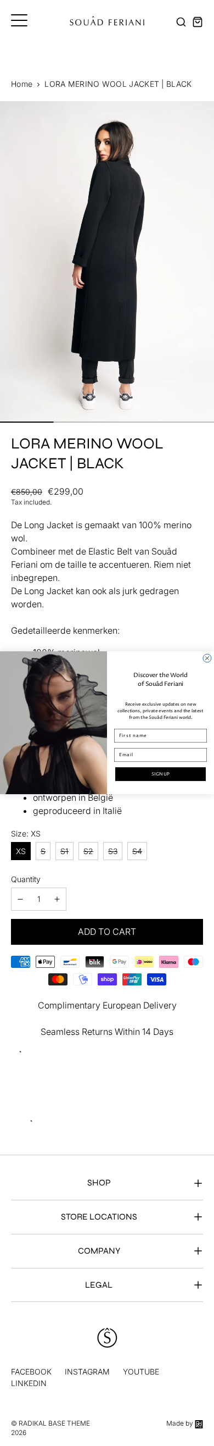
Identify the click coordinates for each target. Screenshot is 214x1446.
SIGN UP (160, 774)
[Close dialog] (207, 658)
